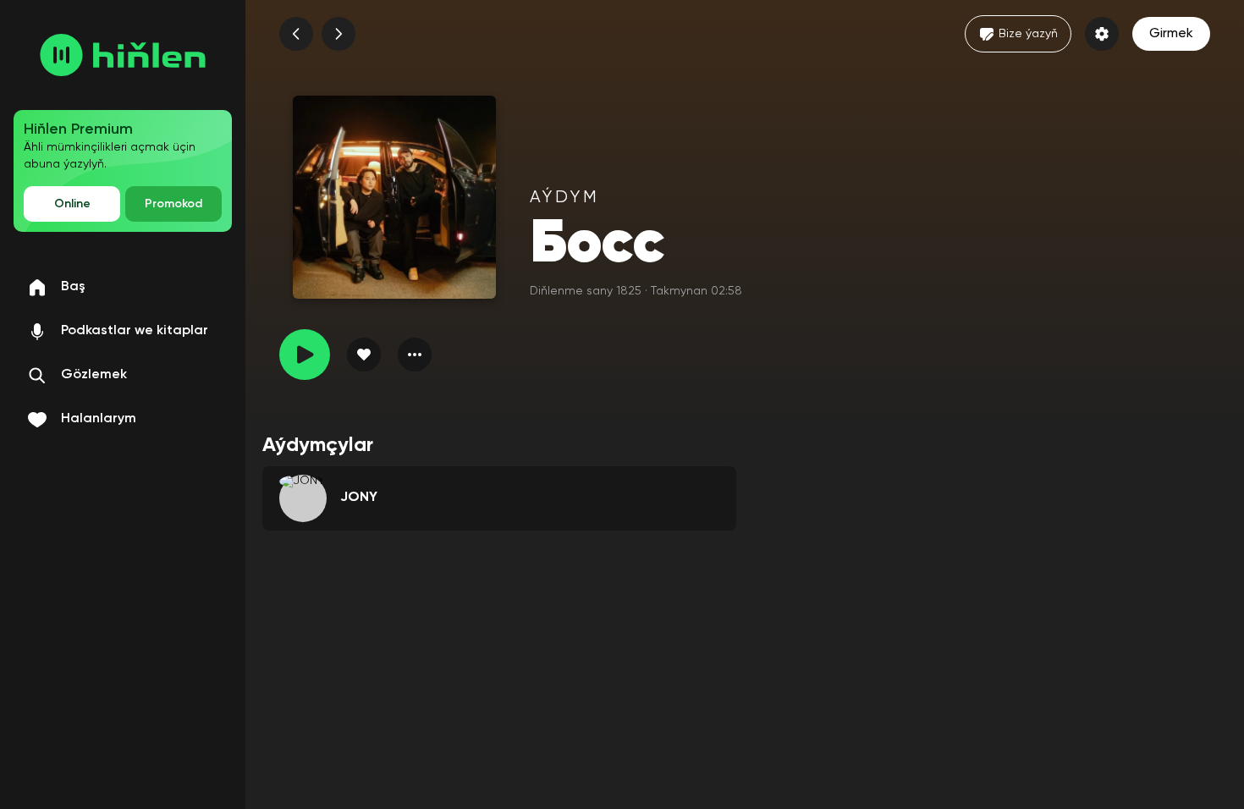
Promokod (173, 204)
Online (72, 204)
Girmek (1171, 34)
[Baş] (123, 55)
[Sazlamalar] (1102, 34)
